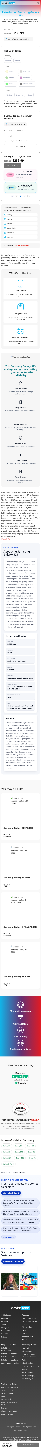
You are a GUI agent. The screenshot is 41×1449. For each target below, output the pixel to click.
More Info (5, 539)
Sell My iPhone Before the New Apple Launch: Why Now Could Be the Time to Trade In (19, 1203)
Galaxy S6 (6, 1146)
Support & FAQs (27, 1336)
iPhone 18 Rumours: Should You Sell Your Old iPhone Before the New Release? (20, 1229)
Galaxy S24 (32, 1158)
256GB (17, 60)
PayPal (27, 189)
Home (3, 1172)
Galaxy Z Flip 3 (8, 1164)
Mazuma (18, 1427)
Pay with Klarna (27, 1372)
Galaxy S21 (7, 1158)
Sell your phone (7, 1390)
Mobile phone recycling (10, 1363)
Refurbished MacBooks (9, 1360)
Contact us (5, 1318)
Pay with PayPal (27, 1379)
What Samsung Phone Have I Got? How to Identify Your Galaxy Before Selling (20, 1212)
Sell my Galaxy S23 (22, 245)
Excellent (19, 95)
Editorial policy (27, 1363)
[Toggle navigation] (38, 3)
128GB (8, 60)
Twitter (3, 1324)
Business (25, 1339)
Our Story (4, 1334)
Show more (8, 1237)
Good (29, 95)
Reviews (4, 1408)
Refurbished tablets (8, 1357)
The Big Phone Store (29, 1427)
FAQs (24, 1360)
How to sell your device (9, 1387)
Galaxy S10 (19, 1152)
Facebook (4, 1321)
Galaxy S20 (32, 1152)
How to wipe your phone (31, 1366)
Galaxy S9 (6, 1152)
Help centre (26, 1348)
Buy (9, 1172)
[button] (18, 39)
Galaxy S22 (20, 1158)
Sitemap (25, 1369)
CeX (25, 1430)
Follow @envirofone (13, 1261)
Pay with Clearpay (28, 1376)
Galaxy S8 (30, 1146)
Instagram (5, 1328)
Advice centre (27, 1351)
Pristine (8, 95)
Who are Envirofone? (29, 1318)
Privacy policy (27, 1327)
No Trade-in (20, 146)
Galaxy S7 (18, 1146)
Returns (4, 1337)
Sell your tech (6, 1399)
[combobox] (6, 136)
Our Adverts (5, 1331)
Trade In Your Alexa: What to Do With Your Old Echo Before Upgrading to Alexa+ (20, 1221)
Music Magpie (9, 1427)
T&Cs (24, 1330)
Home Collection (7, 1414)
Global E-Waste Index (9, 1411)
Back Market (18, 1430)
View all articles (11, 1193)
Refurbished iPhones (9, 1354)
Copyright (25, 1333)
